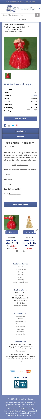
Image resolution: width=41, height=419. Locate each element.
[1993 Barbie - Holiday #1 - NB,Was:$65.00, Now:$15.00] (11, 222)
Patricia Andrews (14, 194)
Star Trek (20, 329)
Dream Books (20, 334)
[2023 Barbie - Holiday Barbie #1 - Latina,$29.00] (29, 222)
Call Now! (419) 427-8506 (20, 2)
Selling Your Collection (20, 282)
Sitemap (30, 399)
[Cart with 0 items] (39, 8)
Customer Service (20, 269)
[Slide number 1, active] (17, 251)
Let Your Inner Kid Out (20, 355)
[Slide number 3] (24, 251)
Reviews (20, 136)
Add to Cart (11, 232)
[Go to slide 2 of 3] (36, 229)
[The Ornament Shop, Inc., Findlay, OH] (20, 385)
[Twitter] (13, 125)
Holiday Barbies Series (20, 165)
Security (20, 277)
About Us (20, 267)
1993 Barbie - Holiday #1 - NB (12, 241)
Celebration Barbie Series (16, 170)
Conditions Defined (20, 306)
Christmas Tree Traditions (20, 345)
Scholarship (20, 280)
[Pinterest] (17, 125)
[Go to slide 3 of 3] (4, 229)
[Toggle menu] (3, 9)
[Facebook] (5, 125)
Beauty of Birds (20, 316)
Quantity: (7, 111)
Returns (20, 275)
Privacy (20, 272)
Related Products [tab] (20, 204)
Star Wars (20, 332)
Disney (20, 319)
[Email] (9, 125)
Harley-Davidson (20, 321)
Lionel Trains (20, 324)
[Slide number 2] (20, 251)
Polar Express (20, 326)
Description (20, 131)
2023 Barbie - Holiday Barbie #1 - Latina (29, 243)
